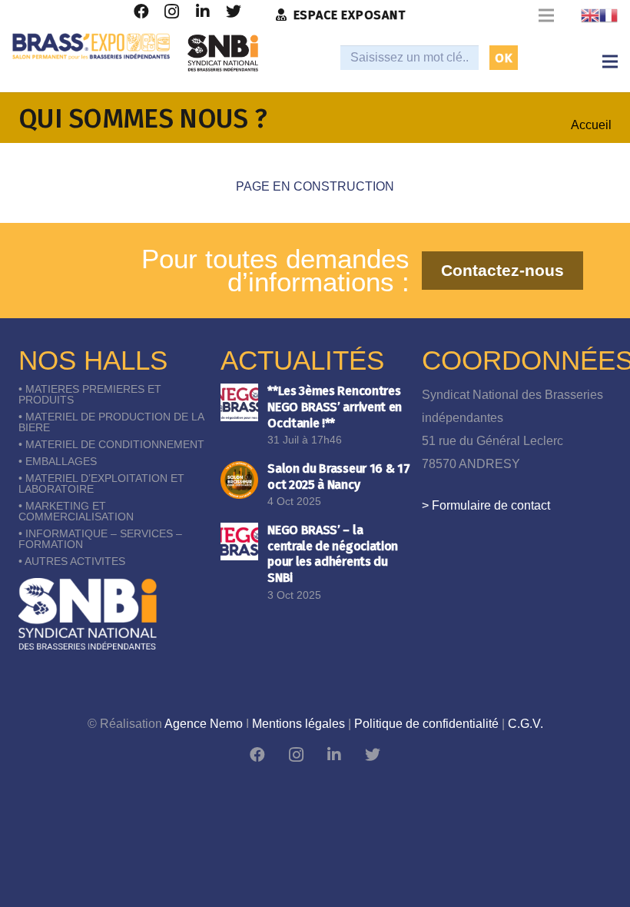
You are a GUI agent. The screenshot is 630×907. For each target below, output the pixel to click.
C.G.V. (525, 723)
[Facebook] (257, 755)
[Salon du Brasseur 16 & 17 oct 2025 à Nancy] (239, 480)
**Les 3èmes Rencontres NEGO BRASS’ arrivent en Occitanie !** (334, 407)
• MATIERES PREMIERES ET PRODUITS (89, 394)
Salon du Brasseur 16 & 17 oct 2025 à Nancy (338, 476)
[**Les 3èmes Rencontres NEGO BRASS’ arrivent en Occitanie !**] (239, 402)
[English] (590, 15)
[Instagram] (296, 755)
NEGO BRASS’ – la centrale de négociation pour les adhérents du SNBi (332, 554)
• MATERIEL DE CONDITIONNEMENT (111, 444)
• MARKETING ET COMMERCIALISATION (76, 511)
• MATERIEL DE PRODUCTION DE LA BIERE (111, 422)
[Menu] (610, 61)
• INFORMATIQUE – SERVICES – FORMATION (100, 538)
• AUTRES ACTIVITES (71, 561)
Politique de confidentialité (426, 723)
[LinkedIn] (334, 755)
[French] (608, 15)
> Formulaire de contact (486, 505)
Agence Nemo (203, 723)
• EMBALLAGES (57, 461)
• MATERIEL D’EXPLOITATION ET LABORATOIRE (101, 483)
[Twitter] (372, 755)
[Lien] (91, 46)
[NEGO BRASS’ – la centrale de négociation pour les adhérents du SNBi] (239, 541)
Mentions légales (298, 723)
